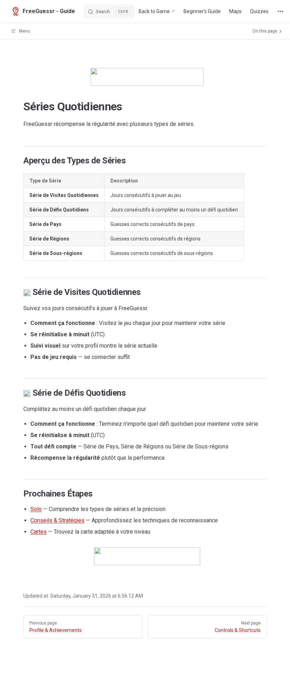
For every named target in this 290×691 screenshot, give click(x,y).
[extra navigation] (280, 11)
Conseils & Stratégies (57, 520)
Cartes (38, 531)
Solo (36, 509)
